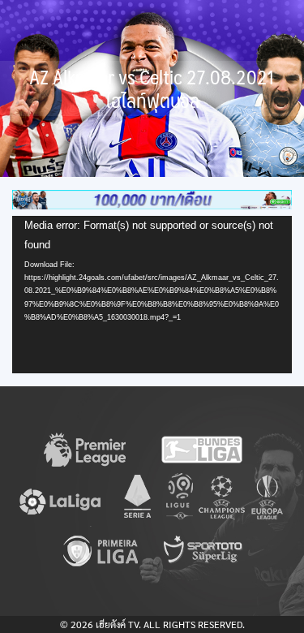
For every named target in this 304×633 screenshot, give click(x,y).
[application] (152, 294)
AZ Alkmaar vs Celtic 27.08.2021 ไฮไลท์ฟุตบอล (152, 88)
